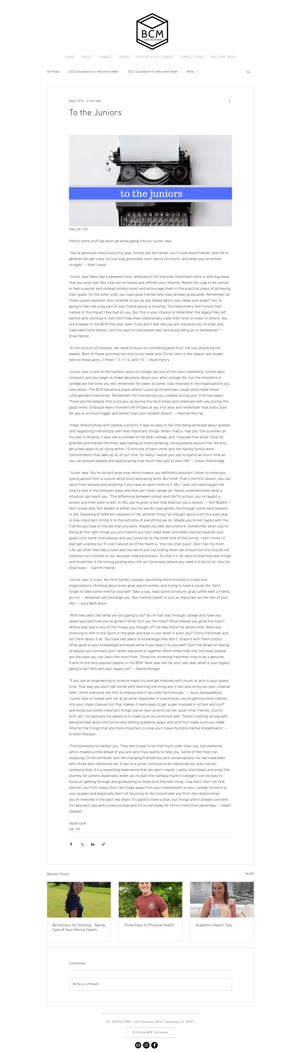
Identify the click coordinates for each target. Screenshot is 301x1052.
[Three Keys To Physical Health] (150, 900)
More (190, 72)
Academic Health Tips (213, 925)
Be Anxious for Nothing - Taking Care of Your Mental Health (78, 927)
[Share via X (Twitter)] (82, 844)
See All (249, 874)
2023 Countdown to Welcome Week (93, 72)
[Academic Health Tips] (222, 900)
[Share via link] (103, 844)
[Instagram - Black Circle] (146, 1045)
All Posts (53, 72)
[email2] (138, 1045)
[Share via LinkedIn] (93, 844)
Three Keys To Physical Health (149, 925)
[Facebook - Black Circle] (154, 1045)
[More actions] (229, 101)
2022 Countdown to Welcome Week (153, 72)
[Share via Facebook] (71, 844)
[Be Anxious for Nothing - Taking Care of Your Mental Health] (79, 900)
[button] (86, 57)
